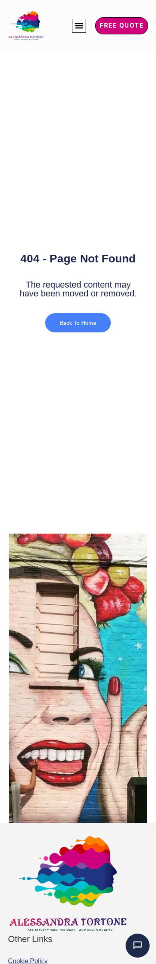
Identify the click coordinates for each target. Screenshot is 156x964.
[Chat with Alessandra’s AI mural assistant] (138, 946)
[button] (79, 26)
